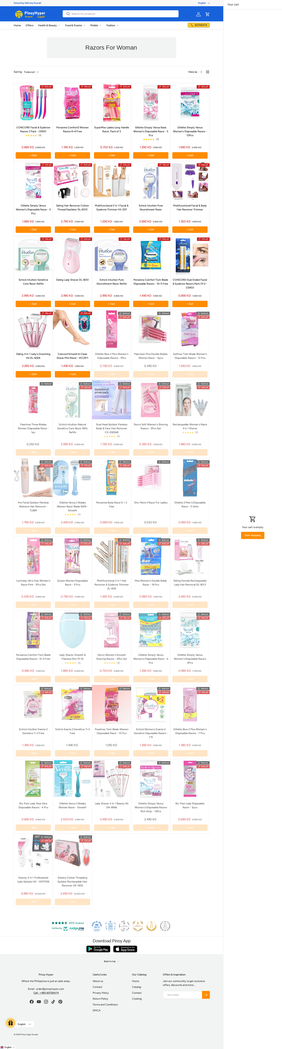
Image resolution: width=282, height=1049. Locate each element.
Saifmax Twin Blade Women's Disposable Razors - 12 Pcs (190, 355)
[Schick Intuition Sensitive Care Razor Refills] (33, 255)
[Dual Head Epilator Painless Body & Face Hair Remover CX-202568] (111, 399)
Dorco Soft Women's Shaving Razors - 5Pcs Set (151, 426)
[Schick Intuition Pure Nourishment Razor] (150, 180)
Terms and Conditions (105, 1004)
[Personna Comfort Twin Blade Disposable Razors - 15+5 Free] (150, 255)
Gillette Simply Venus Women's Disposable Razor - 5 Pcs (33, 209)
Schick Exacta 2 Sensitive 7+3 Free (72, 731)
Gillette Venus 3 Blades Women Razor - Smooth (72, 805)
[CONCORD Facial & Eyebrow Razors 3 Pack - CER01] (33, 102)
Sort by (18, 71)
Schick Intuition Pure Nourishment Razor (151, 207)
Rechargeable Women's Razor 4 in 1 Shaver (190, 426)
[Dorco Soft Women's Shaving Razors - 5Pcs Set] (150, 399)
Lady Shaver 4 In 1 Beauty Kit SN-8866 (111, 805)
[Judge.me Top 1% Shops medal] (151, 926)
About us (98, 981)
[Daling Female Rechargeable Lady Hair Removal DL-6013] (190, 556)
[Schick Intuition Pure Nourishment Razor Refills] (111, 255)
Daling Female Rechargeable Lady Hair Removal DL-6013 (190, 582)
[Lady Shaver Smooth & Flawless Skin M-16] (72, 630)
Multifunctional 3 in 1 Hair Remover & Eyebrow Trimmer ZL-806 (111, 584)
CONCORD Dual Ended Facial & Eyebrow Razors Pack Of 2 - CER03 (190, 283)
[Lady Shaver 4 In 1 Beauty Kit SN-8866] (111, 778)
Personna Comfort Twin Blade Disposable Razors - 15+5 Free (150, 281)
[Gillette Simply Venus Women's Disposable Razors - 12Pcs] (190, 102)
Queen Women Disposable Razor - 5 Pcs (72, 582)
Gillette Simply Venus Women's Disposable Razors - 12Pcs (190, 131)
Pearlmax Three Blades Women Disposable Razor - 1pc (33, 428)
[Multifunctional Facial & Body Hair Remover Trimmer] (190, 180)
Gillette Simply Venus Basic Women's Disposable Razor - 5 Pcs (150, 131)
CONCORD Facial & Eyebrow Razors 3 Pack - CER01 (33, 129)
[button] (207, 14)
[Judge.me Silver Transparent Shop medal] (124, 926)
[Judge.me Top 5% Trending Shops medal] (165, 926)
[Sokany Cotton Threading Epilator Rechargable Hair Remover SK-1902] (72, 853)
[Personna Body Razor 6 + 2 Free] (111, 477)
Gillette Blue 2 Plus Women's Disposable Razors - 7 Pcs (190, 731)
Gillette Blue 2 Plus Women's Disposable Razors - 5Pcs (111, 355)
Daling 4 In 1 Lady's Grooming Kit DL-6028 (33, 355)
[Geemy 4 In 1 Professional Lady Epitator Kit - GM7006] (33, 853)
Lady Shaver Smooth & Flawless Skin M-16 (72, 656)
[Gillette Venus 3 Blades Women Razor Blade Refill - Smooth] (72, 477)
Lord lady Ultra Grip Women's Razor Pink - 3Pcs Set (33, 582)
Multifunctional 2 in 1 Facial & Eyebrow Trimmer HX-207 (111, 207)
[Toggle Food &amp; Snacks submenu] (84, 25)
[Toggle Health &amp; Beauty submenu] (59, 25)
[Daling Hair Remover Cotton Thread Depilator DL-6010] (72, 180)
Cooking (137, 998)
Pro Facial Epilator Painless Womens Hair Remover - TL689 (33, 506)
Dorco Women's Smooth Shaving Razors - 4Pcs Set (111, 656)
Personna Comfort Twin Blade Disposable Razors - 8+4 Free (33, 656)
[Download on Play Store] (98, 949)
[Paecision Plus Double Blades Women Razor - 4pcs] (150, 329)
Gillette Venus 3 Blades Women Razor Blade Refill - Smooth (72, 506)
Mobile (94, 25)
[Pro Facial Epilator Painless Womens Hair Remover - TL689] (33, 477)
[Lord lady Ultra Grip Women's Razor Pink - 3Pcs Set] (33, 556)
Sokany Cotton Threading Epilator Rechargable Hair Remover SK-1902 (72, 881)
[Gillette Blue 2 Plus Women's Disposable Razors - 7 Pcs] (190, 704)
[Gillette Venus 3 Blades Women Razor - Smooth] (72, 778)
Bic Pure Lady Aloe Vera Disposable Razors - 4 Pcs (33, 805)
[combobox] (121, 13)
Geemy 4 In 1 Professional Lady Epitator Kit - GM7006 (33, 879)
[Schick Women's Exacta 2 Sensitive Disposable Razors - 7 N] (150, 704)
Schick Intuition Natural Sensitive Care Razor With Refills (72, 428)
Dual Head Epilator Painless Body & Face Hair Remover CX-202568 (111, 428)
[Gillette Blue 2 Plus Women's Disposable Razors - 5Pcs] (111, 329)
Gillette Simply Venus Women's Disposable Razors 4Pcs (190, 658)
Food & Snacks (73, 25)
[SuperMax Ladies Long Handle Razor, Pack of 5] (111, 102)
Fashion (110, 25)
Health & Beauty (47, 25)
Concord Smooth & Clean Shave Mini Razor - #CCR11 (72, 355)
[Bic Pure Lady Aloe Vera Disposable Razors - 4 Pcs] (33, 778)
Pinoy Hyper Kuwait (29, 1034)
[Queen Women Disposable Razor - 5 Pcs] (72, 556)
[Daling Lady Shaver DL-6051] (72, 255)
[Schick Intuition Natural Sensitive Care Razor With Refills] (72, 399)
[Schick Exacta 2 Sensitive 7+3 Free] (72, 704)
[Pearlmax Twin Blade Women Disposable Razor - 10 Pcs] (111, 704)
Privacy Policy (101, 992)
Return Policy (100, 998)
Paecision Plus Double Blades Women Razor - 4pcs (151, 355)
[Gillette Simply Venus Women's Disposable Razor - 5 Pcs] (33, 180)
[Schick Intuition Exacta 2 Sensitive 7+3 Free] (33, 704)
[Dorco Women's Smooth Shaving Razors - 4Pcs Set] (111, 630)
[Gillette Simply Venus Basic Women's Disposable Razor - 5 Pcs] (150, 102)
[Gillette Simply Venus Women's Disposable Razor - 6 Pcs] (150, 630)
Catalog (136, 986)
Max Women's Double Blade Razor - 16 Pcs (151, 582)
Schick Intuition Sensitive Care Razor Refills (33, 281)
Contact (97, 986)
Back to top (110, 961)
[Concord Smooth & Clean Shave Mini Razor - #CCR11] (72, 329)
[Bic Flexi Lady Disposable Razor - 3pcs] (190, 778)
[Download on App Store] (125, 949)
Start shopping (253, 535)
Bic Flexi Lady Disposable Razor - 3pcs (189, 805)
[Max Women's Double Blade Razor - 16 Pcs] (150, 556)
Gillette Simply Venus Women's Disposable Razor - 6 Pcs (150, 658)
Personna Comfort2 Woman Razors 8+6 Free (72, 129)
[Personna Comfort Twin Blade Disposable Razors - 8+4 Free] (33, 630)
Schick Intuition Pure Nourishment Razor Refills (111, 281)
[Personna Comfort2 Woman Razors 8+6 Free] (72, 102)
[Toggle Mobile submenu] (100, 25)
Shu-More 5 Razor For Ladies (150, 502)
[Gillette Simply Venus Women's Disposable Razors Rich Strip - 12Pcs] (150, 778)
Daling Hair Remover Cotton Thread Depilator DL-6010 (72, 207)
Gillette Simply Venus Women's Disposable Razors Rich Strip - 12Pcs (151, 807)
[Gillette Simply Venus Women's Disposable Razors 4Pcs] (190, 630)
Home (17, 25)
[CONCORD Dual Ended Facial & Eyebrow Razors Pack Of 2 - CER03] (190, 255)
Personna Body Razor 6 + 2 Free (111, 504)
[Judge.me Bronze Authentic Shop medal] (138, 926)
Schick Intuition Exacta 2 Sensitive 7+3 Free (33, 731)
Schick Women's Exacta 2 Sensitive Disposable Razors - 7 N (151, 733)
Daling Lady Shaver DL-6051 (72, 279)
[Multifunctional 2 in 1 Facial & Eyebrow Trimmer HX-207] (111, 180)
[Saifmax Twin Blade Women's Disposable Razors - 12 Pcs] (190, 329)
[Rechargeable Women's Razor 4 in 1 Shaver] (190, 399)
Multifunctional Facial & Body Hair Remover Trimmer (190, 207)
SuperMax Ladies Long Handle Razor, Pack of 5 (111, 129)
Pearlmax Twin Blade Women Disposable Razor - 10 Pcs (111, 731)
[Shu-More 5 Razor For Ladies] (150, 477)
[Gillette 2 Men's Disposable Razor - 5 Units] (190, 477)
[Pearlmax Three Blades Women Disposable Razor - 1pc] (33, 399)
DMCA (96, 1010)
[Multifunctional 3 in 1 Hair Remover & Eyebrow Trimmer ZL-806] (111, 556)
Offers (29, 25)
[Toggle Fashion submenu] (117, 25)
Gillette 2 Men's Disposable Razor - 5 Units (190, 504)
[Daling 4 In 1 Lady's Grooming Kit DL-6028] (33, 329)
